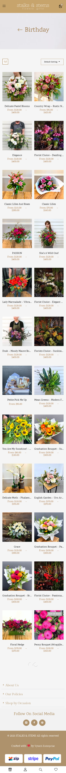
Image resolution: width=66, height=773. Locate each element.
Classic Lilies (49, 204)
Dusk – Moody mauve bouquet (18, 351)
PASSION (17, 253)
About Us (12, 685)
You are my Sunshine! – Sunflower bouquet (26, 449)
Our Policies (14, 694)
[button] (60, 6)
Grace (17, 547)
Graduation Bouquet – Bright (18, 596)
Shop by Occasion (18, 703)
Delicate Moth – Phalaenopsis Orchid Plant (26, 498)
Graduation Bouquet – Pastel (50, 547)
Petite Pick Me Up (17, 400)
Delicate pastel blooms (17, 106)
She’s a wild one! (49, 253)
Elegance (17, 155)
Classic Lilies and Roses (17, 204)
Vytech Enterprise (45, 746)
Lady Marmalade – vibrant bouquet (22, 302)
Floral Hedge (17, 645)
